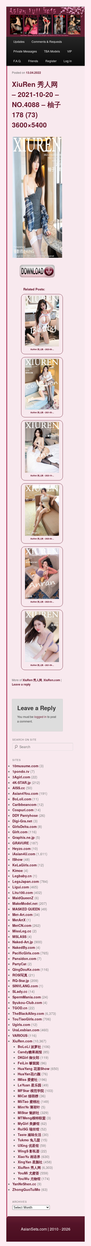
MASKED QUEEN (26, 909)
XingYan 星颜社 (30, 1161)
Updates (19, 41)
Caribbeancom (24, 804)
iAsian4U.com (23, 853)
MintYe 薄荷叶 (29, 1107)
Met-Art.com (22, 914)
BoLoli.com (21, 798)
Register (51, 61)
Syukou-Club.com (27, 1002)
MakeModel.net (25, 903)
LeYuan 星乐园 (29, 1085)
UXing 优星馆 (28, 1145)
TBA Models (52, 51)
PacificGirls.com (25, 953)
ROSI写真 (19, 975)
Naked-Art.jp (22, 941)
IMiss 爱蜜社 (28, 1079)
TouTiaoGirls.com (27, 1019)
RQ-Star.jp (20, 980)
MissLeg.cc (21, 931)
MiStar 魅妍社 (28, 1112)
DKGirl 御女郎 (28, 1057)
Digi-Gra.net (22, 820)
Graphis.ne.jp (23, 837)
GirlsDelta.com (24, 826)
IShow (17, 859)
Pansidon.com (24, 958)
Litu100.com (22, 892)
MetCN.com (21, 925)
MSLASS (19, 936)
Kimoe (17, 870)
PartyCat (19, 963)
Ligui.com (20, 887)
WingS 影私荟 (29, 1151)
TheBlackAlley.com (28, 1013)
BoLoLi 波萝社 (29, 1046)
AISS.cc (18, 787)
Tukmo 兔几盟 (29, 1139)
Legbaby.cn (22, 875)
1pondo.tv (20, 771)
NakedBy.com (23, 947)
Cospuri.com (22, 809)
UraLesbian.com (25, 1029)
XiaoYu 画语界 (29, 1156)
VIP (69, 51)
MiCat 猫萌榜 (28, 1095)
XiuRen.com (51, 680)
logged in (40, 717)
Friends (33, 61)
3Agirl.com (21, 776)
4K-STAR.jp (21, 782)
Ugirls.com (21, 1024)
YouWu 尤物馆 (29, 1178)
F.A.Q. (17, 61)
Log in (68, 61)
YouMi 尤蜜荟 (28, 1173)
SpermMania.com (26, 997)
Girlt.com (19, 831)
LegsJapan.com (25, 881)
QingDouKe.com (26, 969)
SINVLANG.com (25, 985)
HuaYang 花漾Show (34, 1068)
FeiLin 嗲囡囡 (28, 1063)
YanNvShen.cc (24, 1183)
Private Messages (25, 51)
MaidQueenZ (22, 897)
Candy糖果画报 (30, 1051)
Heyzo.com (21, 848)
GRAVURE (20, 842)
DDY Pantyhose (25, 815)
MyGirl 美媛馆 (29, 1123)
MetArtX (18, 919)
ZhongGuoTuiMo (26, 1189)
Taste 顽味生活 (29, 1134)
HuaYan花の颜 (29, 1073)
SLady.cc (19, 991)
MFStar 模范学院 (31, 1090)
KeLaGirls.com (24, 865)
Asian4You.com (25, 793)
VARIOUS (19, 1035)
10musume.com (25, 765)
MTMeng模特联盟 (32, 1117)
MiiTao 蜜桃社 (29, 1101)
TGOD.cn (19, 1007)
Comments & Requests (47, 41)
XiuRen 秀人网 (32, 680)
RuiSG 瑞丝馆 (28, 1129)
